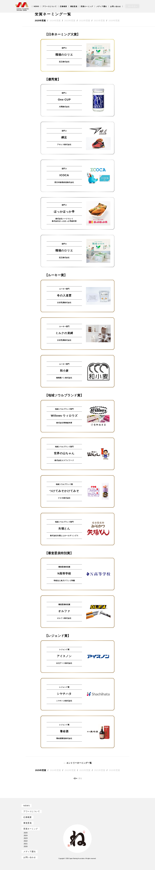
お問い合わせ (115, 6)
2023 (26, 838)
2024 (26, 835)
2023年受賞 (69, 20)
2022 (26, 841)
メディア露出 (101, 6)
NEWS (36, 6)
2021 (26, 844)
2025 (26, 833)
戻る (80, 778)
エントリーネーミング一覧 (79, 763)
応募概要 (63, 6)
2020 (26, 846)
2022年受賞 (84, 20)
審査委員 (73, 6)
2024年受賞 (55, 20)
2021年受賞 (99, 20)
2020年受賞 (114, 20)
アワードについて (49, 6)
